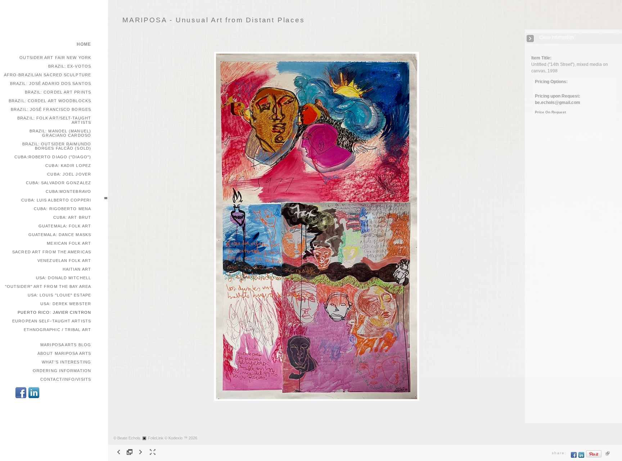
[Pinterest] (594, 456)
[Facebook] (20, 397)
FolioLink (155, 438)
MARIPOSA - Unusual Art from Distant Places (213, 20)
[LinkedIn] (33, 397)
